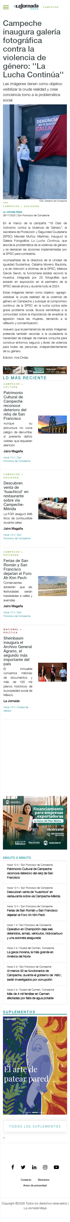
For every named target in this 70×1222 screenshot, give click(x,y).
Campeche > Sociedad (21, 206)
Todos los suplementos (35, 1126)
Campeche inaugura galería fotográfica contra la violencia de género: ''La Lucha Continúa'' (33, 49)
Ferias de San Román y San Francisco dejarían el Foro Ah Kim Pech (18, 569)
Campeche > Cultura (13, 386)
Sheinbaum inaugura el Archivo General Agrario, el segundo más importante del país (18, 651)
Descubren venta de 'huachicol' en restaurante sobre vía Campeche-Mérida (16, 496)
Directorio (43, 1180)
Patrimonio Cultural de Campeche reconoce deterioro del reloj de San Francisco (15, 406)
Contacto (26, 1180)
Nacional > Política (13, 631)
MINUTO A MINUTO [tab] (17, 858)
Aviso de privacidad (35, 1185)
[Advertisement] (35, 758)
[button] (8, 1065)
